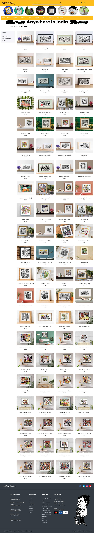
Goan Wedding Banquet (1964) (64, 155)
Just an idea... (64, 48)
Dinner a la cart (25, 48)
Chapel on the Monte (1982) (84, 176)
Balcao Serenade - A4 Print (45, 348)
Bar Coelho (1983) (25, 133)
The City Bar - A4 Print (65, 455)
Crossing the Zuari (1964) (45, 155)
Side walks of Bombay (45, 91)
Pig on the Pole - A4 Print (84, 412)
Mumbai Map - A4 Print (64, 326)
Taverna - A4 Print (45, 455)
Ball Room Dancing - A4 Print (45, 262)
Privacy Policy (45, 508)
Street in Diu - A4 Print (25, 326)
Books (8, 17)
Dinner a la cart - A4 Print (84, 369)
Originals (37, 17)
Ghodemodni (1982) (25, 155)
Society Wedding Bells (45, 48)
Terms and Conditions (47, 506)
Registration (44, 516)
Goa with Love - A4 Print (45, 326)
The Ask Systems (87, 531)
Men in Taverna (64, 283)
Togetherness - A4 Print (84, 455)
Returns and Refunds (46, 512)
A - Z (4, 40)
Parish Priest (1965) (84, 112)
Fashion (15, 17)
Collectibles (60, 17)
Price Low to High (7, 38)
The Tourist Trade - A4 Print (25, 476)
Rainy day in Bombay (84, 91)
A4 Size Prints (24, 26)
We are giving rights (46, 498)
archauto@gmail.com (59, 510)
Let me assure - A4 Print (45, 412)
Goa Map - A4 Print (45, 283)
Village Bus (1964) (84, 155)
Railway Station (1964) (64, 176)
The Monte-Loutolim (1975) (25, 198)
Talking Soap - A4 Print (25, 455)
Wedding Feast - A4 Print (64, 476)
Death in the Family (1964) (45, 176)
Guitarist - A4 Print (45, 391)
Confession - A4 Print (84, 348)
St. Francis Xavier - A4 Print (25, 305)
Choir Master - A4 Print (84, 305)
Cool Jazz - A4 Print (25, 369)
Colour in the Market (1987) (45, 112)
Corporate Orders (46, 502)
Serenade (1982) (45, 133)
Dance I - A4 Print (45, 369)
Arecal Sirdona (84, 262)
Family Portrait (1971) (64, 112)
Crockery (51, 17)
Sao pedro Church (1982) (45, 241)
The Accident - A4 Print (84, 326)
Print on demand (45, 504)
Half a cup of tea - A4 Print (64, 391)
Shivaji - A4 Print (45, 305)
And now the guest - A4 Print (25, 348)
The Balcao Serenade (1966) (64, 219)
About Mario (44, 520)
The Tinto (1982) (64, 133)
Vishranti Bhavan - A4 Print (45, 476)
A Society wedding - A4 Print (64, 433)
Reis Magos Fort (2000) (84, 283)
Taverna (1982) (84, 133)
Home (3, 17)
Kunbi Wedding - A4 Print (84, 241)
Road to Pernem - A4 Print (65, 262)
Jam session (45, 69)
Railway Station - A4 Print (25, 433)
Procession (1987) (25, 112)
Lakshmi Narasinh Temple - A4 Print (25, 283)
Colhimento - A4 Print (65, 348)
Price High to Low (7, 36)
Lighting (23, 17)
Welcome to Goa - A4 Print (64, 305)
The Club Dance (84, 219)
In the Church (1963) (64, 198)
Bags (30, 17)
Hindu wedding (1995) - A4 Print (84, 198)
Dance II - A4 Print (64, 369)
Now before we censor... (84, 48)
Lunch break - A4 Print (64, 412)
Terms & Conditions (27, 531)
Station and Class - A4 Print (84, 433)
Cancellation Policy (46, 510)
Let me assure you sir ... (25, 91)
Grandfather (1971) (25, 241)
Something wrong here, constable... (84, 69)
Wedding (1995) (64, 241)
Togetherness (64, 69)
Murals (43, 500)
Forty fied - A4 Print (25, 391)
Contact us (44, 522)
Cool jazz (25, 69)
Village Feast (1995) (45, 198)
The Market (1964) (25, 176)
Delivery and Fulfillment (47, 514)
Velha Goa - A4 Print (25, 262)
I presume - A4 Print (84, 391)
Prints (44, 17)
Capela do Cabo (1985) (45, 219)
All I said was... (64, 91)
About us (44, 518)
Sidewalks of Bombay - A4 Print (45, 433)
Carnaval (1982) (25, 219)
